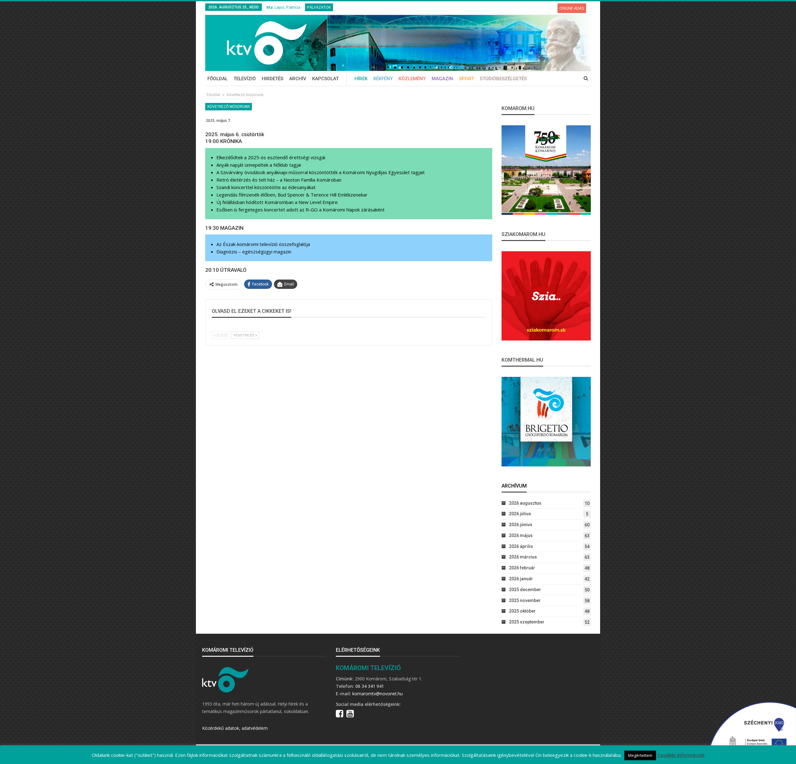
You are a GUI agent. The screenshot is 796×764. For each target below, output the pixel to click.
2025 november (525, 600)
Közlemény (412, 78)
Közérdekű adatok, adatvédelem (235, 728)
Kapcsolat (325, 78)
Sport (466, 78)
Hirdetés (272, 78)
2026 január (521, 578)
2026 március (523, 556)
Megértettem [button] (640, 755)
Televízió (245, 78)
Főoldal (217, 78)
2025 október (522, 611)
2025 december (525, 589)
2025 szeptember (526, 621)
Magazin (442, 78)
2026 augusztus (525, 503)
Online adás (571, 8)
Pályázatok (319, 7)
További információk (681, 755)
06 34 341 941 (369, 686)
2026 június (520, 524)
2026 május (521, 535)
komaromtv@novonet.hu (377, 694)
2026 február (522, 567)
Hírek (361, 78)
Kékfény (383, 78)
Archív (297, 78)
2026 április (521, 546)
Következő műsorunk (228, 106)
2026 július (520, 513)
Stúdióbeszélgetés (503, 78)
